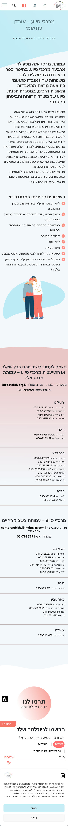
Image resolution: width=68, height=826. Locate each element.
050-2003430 (43, 476)
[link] (44, 5)
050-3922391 (47, 496)
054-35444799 (38, 564)
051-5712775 (51, 615)
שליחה (9, 757)
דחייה (34, 817)
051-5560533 (47, 571)
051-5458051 (47, 568)
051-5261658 (45, 635)
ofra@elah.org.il (14, 385)
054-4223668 (44, 604)
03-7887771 (26, 536)
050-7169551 (41, 434)
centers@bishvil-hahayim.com (22, 527)
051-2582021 (43, 553)
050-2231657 (43, 438)
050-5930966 (46, 414)
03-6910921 (25, 390)
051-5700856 (36, 608)
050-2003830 (37, 469)
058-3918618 (43, 588)
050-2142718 (45, 461)
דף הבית (50, 38)
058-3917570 (47, 560)
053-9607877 (44, 411)
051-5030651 (50, 611)
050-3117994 (44, 418)
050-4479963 (42, 458)
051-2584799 (45, 557)
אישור (34, 808)
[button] (63, 775)
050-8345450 (43, 479)
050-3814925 (44, 465)
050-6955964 (45, 472)
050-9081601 (40, 407)
